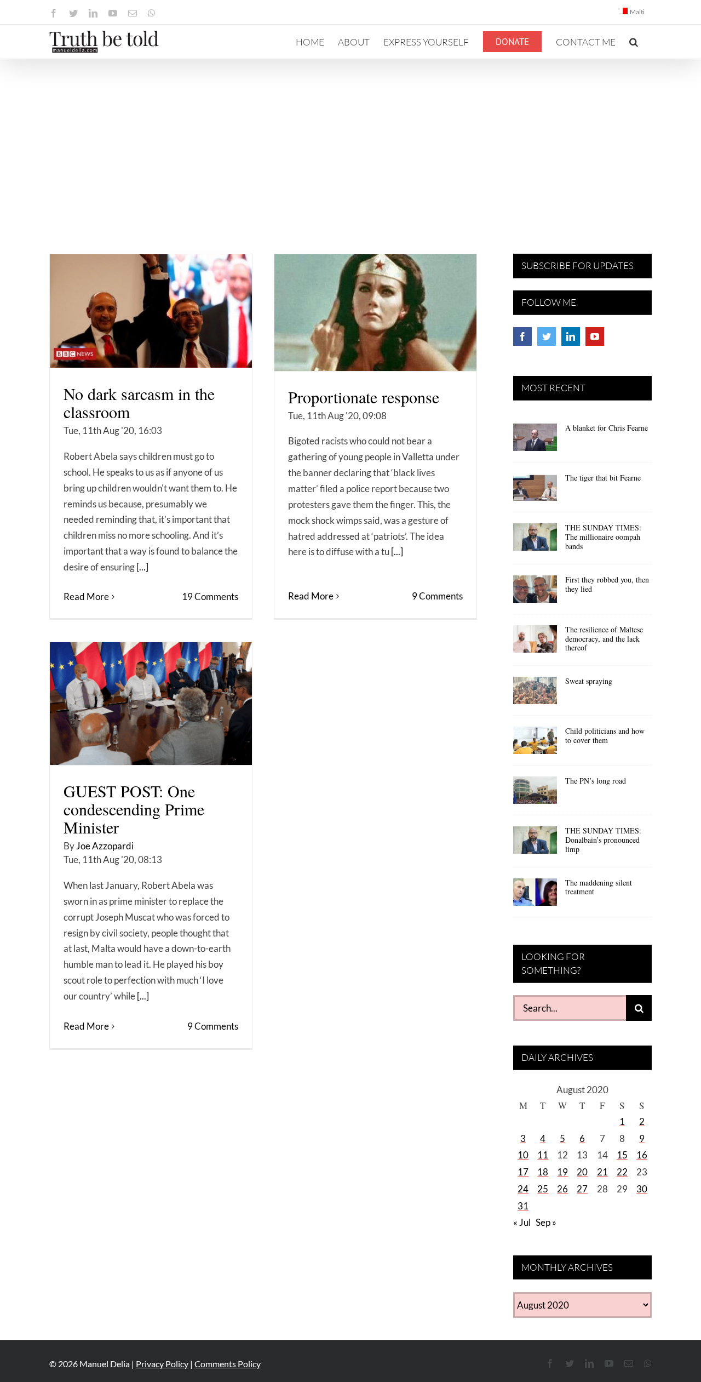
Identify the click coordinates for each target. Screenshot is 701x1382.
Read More (86, 596)
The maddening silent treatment (598, 887)
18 (542, 1172)
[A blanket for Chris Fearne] (535, 441)
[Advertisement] (350, 141)
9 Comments (437, 596)
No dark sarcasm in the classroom (139, 402)
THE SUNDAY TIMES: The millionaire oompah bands (603, 536)
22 (622, 1172)
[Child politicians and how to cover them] (535, 744)
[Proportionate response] (375, 312)
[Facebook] (522, 336)
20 (582, 1172)
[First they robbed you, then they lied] (535, 592)
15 (622, 1155)
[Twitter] (546, 336)
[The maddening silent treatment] (535, 895)
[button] (633, 41)
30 (641, 1189)
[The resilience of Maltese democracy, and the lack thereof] (535, 642)
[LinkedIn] (570, 336)
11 (542, 1155)
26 (562, 1189)
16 (641, 1155)
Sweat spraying (588, 681)
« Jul (522, 1222)
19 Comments (210, 596)
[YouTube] (594, 336)
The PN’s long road (595, 780)
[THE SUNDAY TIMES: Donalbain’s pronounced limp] (535, 843)
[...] (142, 567)
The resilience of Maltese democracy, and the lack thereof (604, 638)
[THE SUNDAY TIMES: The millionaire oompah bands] (535, 540)
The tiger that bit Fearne (603, 477)
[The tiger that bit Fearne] (535, 491)
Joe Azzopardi (105, 846)
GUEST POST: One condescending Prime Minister (134, 809)
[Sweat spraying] (535, 694)
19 (562, 1172)
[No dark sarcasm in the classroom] (151, 311)
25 (542, 1189)
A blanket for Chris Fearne (606, 427)
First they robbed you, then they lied (607, 584)
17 (523, 1172)
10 (523, 1155)
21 (602, 1172)
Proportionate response (363, 397)
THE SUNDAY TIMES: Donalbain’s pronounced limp (603, 839)
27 (582, 1189)
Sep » (546, 1222)
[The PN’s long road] (535, 794)
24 (523, 1189)
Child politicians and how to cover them (605, 735)
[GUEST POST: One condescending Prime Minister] (151, 703)
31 (523, 1206)
